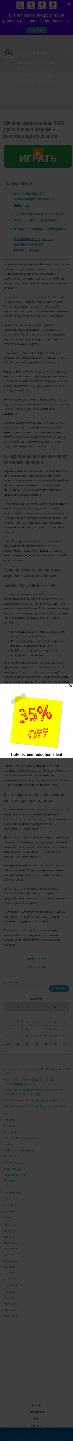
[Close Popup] (70, 686)
